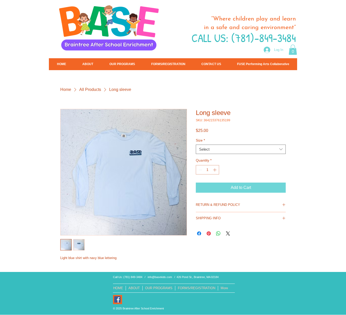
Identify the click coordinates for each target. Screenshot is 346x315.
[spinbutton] (207, 169)
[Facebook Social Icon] (117, 299)
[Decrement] (200, 169)
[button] (293, 50)
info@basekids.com (160, 277)
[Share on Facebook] (199, 233)
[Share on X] (228, 233)
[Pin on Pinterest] (209, 233)
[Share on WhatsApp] (218, 233)
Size (200, 140)
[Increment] (215, 169)
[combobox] (241, 149)
